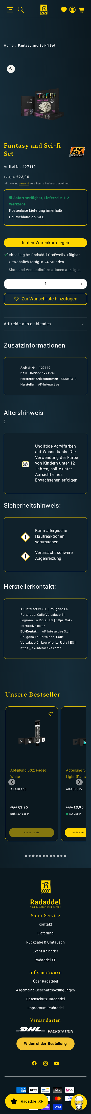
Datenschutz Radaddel (45, 999)
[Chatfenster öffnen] (79, 1102)
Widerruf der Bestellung (45, 1044)
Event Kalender (45, 951)
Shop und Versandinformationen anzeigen (45, 270)
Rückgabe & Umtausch (45, 942)
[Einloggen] (72, 10)
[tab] (26, 856)
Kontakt (45, 924)
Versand (24, 183)
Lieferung (45, 933)
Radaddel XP (46, 960)
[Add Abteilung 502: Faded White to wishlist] (50, 713)
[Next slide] (79, 782)
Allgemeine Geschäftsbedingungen (45, 990)
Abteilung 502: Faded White (28, 773)
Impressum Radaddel (46, 1008)
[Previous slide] (11, 782)
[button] (10, 9)
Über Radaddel (45, 981)
